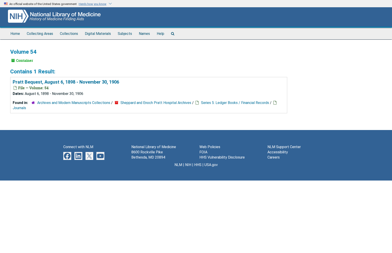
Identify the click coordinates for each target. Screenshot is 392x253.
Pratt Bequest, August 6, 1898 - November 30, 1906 (66, 82)
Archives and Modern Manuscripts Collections (73, 103)
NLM (178, 165)
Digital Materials (98, 33)
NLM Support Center (284, 147)
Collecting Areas (40, 33)
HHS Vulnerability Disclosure (222, 157)
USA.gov (211, 165)
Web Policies (209, 147)
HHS (197, 165)
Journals (19, 108)
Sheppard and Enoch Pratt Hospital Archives (155, 103)
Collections (69, 33)
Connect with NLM (78, 147)
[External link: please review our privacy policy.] (67, 156)
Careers (273, 157)
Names (144, 33)
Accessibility (277, 152)
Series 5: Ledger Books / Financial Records (235, 103)
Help (160, 33)
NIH (188, 165)
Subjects (125, 33)
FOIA (203, 152)
